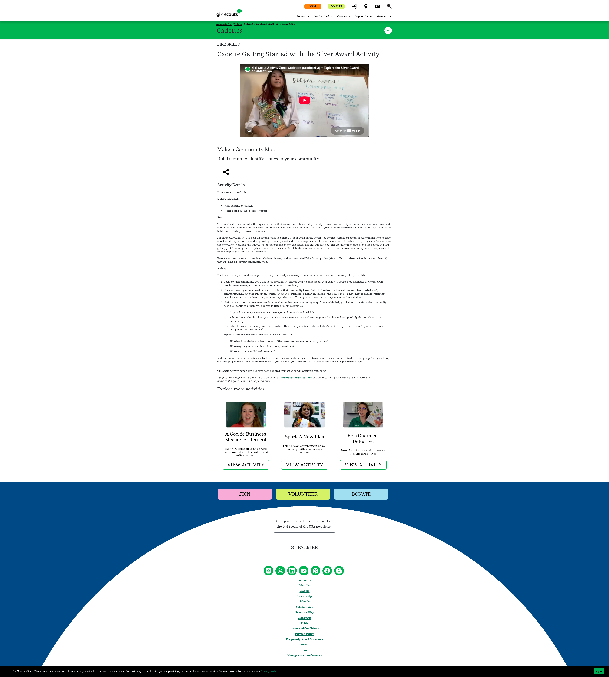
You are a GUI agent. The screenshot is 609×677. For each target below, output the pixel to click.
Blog (304, 649)
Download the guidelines (295, 377)
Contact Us (305, 579)
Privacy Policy (304, 633)
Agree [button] (599, 671)
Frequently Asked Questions (304, 639)
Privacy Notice (269, 671)
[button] (354, 7)
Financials (304, 617)
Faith (304, 623)
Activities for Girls (224, 24)
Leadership (304, 596)
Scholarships (304, 606)
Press (304, 644)
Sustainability (304, 612)
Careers (305, 590)
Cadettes (238, 24)
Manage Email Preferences (304, 655)
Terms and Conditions (304, 628)
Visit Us (304, 585)
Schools (304, 601)
